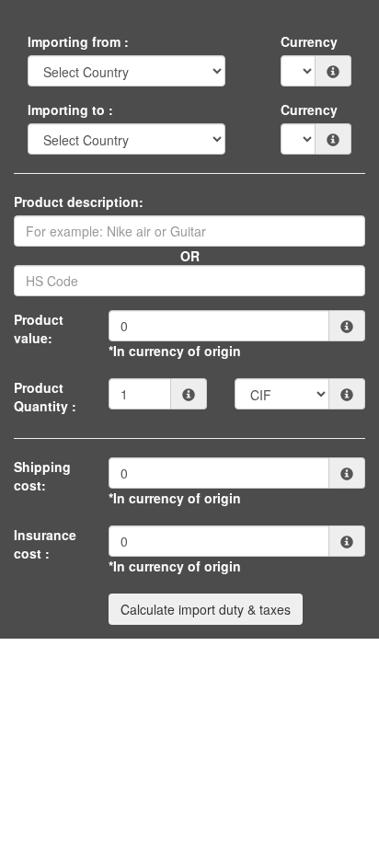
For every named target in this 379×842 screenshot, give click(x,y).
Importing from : (78, 41)
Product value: (38, 328)
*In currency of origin (175, 350)
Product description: (79, 201)
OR (190, 256)
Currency (309, 41)
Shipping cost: (42, 475)
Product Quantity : (45, 396)
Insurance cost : (45, 543)
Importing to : (70, 109)
